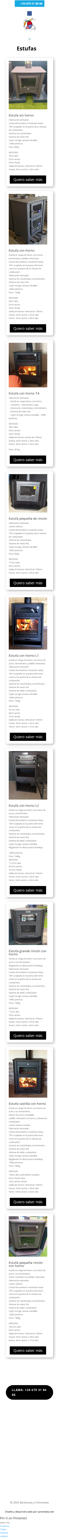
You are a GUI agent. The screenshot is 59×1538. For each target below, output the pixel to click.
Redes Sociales (29, 1482)
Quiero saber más (28, 179)
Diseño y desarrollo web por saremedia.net (29, 1511)
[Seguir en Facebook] (29, 13)
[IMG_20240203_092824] (28, 1256)
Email (29, 1414)
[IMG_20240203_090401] (28, 1096)
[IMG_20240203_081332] (28, 648)
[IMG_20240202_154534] (28, 243)
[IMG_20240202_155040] (28, 386)
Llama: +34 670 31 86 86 (29, 1392)
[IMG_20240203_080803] (28, 511)
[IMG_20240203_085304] (28, 798)
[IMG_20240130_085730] (28, 108)
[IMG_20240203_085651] (28, 944)
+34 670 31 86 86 (31, 3)
